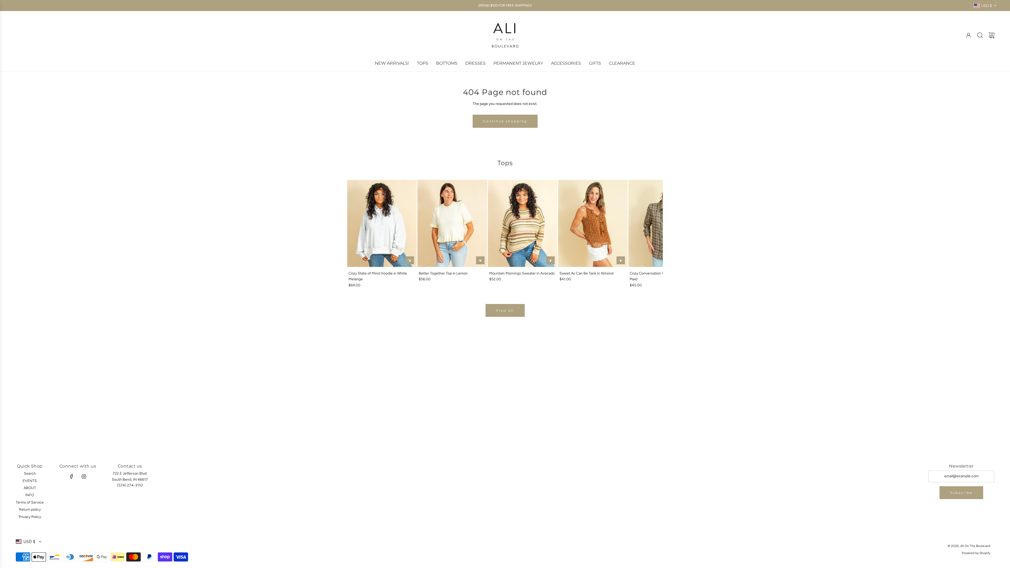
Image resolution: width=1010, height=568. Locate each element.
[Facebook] (71, 476)
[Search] (980, 35)
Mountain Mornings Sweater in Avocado (522, 273)
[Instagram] (84, 476)
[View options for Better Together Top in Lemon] (480, 260)
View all (505, 310)
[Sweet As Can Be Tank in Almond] (593, 223)
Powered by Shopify (976, 553)
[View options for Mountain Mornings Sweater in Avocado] (550, 260)
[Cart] (991, 35)
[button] (360, 234)
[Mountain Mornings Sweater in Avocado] (522, 223)
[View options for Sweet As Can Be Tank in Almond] (621, 260)
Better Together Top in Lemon (443, 273)
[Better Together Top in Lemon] (452, 223)
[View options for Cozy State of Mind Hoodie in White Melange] (410, 260)
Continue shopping (505, 121)
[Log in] (968, 35)
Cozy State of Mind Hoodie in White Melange (378, 276)
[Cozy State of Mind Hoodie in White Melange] (382, 223)
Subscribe (961, 493)
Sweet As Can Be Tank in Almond (586, 273)
